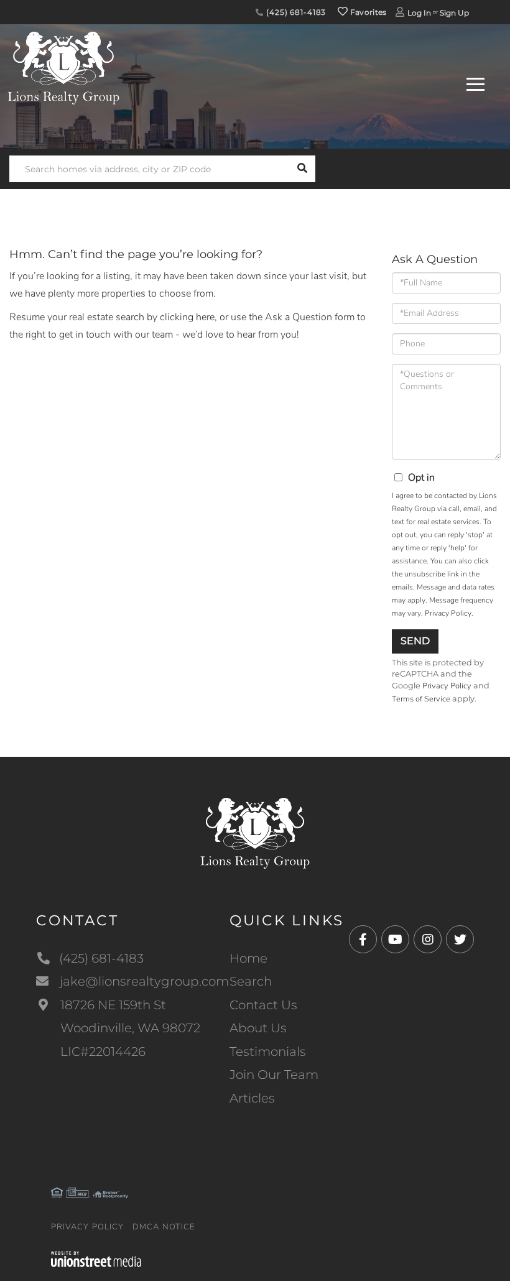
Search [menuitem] (251, 981)
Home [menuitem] (248, 958)
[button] (302, 168)
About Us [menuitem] (258, 1027)
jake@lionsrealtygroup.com (144, 981)
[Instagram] (427, 940)
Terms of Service (421, 699)
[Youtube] (395, 940)
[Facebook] (363, 940)
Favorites (367, 12)
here (205, 317)
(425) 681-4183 (295, 12)
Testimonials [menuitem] (268, 1051)
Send (415, 641)
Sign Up (454, 12)
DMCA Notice (163, 1226)
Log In (419, 12)
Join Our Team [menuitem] (274, 1074)
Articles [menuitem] (252, 1098)
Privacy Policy (448, 613)
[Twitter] (460, 940)
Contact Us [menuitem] (263, 1004)
